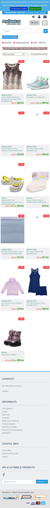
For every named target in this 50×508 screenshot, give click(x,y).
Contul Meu (6, 450)
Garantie (5, 418)
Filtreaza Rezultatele (10, 37)
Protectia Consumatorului (12, 430)
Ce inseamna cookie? (19, 9)
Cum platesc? (7, 409)
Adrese (5, 457)
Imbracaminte (22, 42)
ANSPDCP (6, 433)
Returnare (6, 415)
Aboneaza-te (42, 481)
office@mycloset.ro (13, 386)
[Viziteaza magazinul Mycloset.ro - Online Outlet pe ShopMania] (11, 497)
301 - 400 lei (39, 42)
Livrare (5, 412)
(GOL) (35, 23)
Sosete (7, 42)
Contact (5, 391)
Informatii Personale (10, 453)
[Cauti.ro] (26, 497)
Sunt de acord (35, 9)
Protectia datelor (8, 424)
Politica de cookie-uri (10, 421)
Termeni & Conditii (9, 427)
